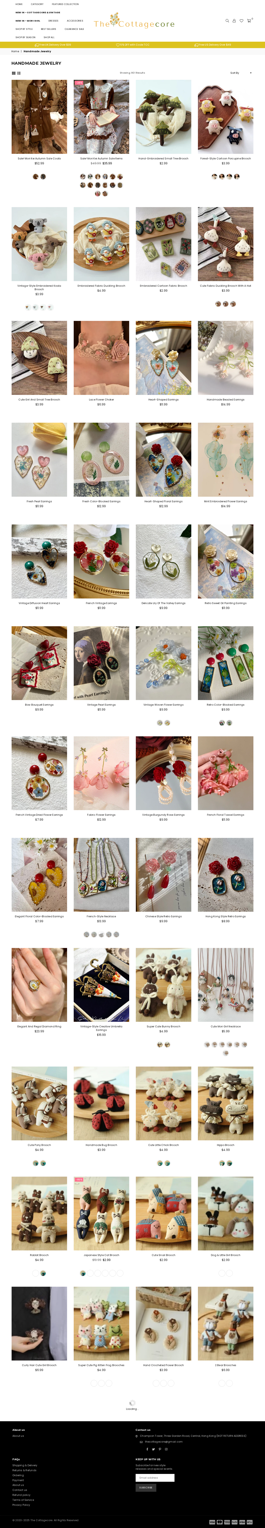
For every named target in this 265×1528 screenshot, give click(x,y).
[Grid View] (13, 73)
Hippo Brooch (226, 1146)
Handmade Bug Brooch (101, 1146)
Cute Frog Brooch (163, 1406)
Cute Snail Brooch (163, 1256)
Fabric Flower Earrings (101, 815)
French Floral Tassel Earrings (225, 815)
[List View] (19, 73)
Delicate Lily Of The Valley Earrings (164, 603)
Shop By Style (24, 29)
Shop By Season (25, 37)
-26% (144, 1480)
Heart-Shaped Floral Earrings (164, 501)
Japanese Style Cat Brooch (101, 1256)
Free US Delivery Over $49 (214, 44)
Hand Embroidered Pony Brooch (39, 1446)
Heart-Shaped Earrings (163, 399)
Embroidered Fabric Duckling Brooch (101, 286)
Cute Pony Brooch (39, 1146)
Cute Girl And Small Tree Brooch (39, 399)
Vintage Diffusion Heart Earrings (39, 603)
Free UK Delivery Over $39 (55, 44)
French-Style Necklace (101, 917)
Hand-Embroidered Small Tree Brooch (163, 158)
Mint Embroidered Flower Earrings (225, 501)
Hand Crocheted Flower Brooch (163, 1366)
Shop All (49, 37)
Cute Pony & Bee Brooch (225, 1446)
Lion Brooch (225, 1406)
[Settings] (234, 21)
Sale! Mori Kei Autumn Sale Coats (39, 158)
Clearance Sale (74, 29)
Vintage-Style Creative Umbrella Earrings (101, 1029)
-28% (79, 82)
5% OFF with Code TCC (134, 44)
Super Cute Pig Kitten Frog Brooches (101, 1366)
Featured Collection (65, 4)
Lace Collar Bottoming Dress (163, 1486)
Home (19, 4)
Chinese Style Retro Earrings (163, 917)
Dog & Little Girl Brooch (225, 1256)
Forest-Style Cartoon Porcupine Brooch (225, 158)
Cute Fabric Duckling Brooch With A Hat (225, 286)
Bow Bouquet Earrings (39, 705)
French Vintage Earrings (101, 603)
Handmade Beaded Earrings (226, 399)
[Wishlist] (241, 21)
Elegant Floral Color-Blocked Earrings (39, 917)
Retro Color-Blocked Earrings (226, 705)
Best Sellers (48, 29)
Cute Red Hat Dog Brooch (101, 1406)
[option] (53, 45)
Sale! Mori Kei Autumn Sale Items (101, 158)
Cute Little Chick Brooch (163, 1146)
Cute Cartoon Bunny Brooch (101, 1486)
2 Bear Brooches (225, 1366)
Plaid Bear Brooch (39, 1406)
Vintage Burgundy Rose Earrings (163, 815)
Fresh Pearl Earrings (39, 501)
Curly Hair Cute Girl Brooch (39, 1366)
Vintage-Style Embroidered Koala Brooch (39, 287)
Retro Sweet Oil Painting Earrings (226, 603)
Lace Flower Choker (101, 399)
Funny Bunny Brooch (39, 1486)
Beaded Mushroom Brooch (163, 1446)
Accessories (75, 20)
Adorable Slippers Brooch (101, 1446)
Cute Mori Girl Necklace (226, 1027)
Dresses (53, 20)
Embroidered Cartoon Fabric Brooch (163, 286)
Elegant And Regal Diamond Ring (39, 1027)
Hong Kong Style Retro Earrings (226, 917)
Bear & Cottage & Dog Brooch (225, 1486)
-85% (79, 1180)
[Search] (227, 21)
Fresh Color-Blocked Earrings (101, 501)
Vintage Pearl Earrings (101, 705)
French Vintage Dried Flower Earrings (39, 815)
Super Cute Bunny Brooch (163, 1027)
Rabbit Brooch (39, 1256)
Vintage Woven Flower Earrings (163, 705)
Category (37, 4)
